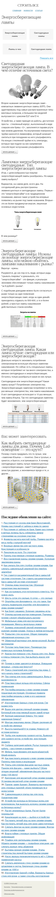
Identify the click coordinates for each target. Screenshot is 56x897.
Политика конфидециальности (14, 890)
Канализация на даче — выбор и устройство (27, 817)
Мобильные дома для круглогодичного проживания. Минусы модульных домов (22, 622)
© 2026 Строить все (10, 883)
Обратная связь (9, 894)
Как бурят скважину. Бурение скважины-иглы (28, 611)
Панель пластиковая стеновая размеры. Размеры (29, 555)
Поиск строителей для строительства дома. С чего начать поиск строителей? (26, 671)
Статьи (39, 10)
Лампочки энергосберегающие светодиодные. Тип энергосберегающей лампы (26, 165)
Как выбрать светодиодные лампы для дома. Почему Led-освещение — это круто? (26, 446)
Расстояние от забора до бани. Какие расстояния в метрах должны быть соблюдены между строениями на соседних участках (27, 532)
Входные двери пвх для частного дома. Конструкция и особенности (22, 547)
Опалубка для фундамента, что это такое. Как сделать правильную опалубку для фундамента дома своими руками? (26, 604)
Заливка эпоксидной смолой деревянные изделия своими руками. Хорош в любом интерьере (27, 629)
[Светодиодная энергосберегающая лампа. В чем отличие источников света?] (28, 86)
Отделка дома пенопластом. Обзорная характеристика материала (22, 586)
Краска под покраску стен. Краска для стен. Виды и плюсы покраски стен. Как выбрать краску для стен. (28, 657)
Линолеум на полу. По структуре (20, 552)
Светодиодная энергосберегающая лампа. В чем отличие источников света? (27, 66)
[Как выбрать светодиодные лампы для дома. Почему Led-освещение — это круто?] (28, 490)
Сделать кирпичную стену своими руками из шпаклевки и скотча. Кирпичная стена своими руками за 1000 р (25, 866)
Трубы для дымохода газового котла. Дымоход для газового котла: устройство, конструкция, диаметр (26, 738)
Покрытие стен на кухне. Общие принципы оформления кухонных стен (24, 635)
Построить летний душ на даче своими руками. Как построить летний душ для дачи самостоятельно (27, 822)
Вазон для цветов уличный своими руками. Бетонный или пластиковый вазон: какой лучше (25, 711)
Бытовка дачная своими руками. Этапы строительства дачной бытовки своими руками (24, 851)
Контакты (7, 887)
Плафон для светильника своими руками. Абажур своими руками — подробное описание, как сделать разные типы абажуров (27, 843)
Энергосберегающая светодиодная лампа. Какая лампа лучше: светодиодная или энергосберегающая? (27, 351)
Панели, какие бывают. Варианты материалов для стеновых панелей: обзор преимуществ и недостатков (26, 788)
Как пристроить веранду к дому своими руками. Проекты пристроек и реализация (27, 760)
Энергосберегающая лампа (15, 34)
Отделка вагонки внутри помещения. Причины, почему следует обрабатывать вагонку (26, 616)
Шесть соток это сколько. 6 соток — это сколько (28, 598)
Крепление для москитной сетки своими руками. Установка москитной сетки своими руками (27, 779)
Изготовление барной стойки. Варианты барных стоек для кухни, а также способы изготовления (27, 874)
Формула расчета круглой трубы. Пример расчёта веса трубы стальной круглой (27, 541)
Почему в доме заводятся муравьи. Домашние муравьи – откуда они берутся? (26, 665)
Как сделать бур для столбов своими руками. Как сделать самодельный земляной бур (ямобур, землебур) (27, 568)
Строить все (28, 5)
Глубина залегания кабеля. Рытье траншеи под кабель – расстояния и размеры (27, 747)
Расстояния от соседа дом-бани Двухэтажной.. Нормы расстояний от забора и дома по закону (26, 524)
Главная (17, 10)
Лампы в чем (15, 49)
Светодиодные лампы (41, 34)
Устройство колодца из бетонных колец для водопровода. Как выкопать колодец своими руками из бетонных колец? (27, 804)
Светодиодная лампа (41, 49)
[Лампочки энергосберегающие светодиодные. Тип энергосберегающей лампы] (28, 221)
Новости (28, 10)
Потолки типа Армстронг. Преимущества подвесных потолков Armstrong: (23, 649)
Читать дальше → (9, 152)
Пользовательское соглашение (21, 887)
